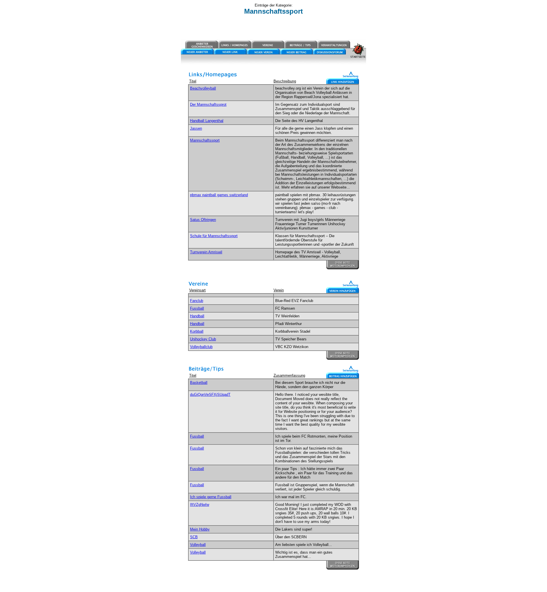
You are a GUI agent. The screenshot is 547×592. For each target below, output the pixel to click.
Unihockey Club (203, 339)
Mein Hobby (200, 529)
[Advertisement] (273, 27)
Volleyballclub (201, 347)
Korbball (196, 331)
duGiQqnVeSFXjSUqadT (210, 394)
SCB (194, 537)
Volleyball (198, 545)
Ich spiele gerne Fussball (210, 497)
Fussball (197, 308)
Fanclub (196, 301)
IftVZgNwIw (199, 504)
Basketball (198, 382)
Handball (197, 316)
